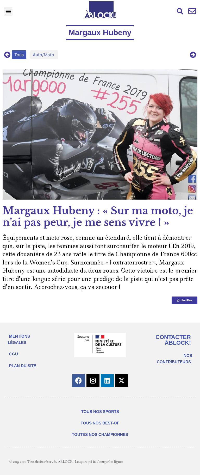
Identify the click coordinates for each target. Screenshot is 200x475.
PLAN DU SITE (22, 365)
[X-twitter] (121, 380)
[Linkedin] (107, 380)
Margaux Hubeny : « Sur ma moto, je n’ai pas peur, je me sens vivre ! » (98, 217)
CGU (13, 354)
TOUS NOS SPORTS (100, 411)
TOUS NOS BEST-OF (100, 423)
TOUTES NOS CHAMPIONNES (100, 434)
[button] (8, 11)
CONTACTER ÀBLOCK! (173, 340)
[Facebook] (78, 380)
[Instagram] (92, 380)
